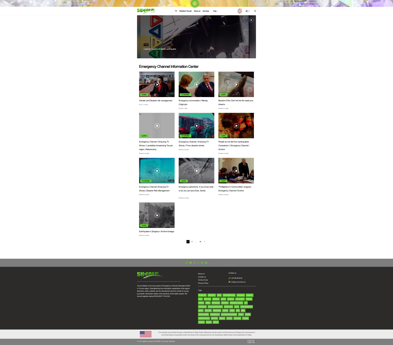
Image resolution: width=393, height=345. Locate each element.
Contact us (202, 277)
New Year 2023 (203, 314)
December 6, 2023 (150, 53)
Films (146, 44)
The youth (237, 318)
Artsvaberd (240, 295)
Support (222, 318)
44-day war (202, 295)
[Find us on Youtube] (190, 263)
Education (225, 302)
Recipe (248, 314)
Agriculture (211, 295)
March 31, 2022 (224, 108)
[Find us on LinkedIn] (202, 263)
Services (206, 11)
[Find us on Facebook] (186, 263)
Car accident (240, 299)
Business (230, 299)
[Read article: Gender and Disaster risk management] (157, 84)
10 (200, 241)
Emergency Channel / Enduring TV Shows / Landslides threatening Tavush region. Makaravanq (156, 145)
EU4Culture (202, 306)
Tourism (245, 318)
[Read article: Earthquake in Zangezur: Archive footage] (157, 215)
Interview (208, 310)
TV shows (185, 94)
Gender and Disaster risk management (155, 101)
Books (223, 299)
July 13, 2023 (144, 104)
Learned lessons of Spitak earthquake (160, 49)
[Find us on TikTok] (198, 263)
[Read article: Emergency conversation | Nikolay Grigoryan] (196, 84)
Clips (223, 94)
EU (246, 302)
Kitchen (225, 310)
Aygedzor (249, 295)
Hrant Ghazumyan (246, 306)
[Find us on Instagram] (195, 263)
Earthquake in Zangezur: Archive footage (156, 231)
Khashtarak (217, 310)
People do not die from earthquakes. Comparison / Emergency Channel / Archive (233, 145)
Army (219, 295)
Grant (236, 306)
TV (176, 11)
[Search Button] (255, 11)
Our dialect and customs (229, 314)
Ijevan (201, 310)
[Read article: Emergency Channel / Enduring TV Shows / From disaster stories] (196, 125)
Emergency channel (236, 302)
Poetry (241, 314)
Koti (238, 310)
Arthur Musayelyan (229, 295)
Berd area (207, 299)
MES (243, 310)
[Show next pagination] (204, 241)
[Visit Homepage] (148, 11)
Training (201, 322)
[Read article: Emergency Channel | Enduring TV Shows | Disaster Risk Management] (157, 170)
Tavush (229, 318)
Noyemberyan (215, 314)
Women (209, 322)
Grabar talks (228, 306)
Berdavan (216, 299)
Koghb (232, 310)
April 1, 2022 (183, 108)
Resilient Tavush (185, 11)
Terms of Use (203, 280)
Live (199, 4)
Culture (201, 302)
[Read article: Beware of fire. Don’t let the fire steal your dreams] (236, 84)
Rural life (214, 318)
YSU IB (216, 322)
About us (197, 11)
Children (249, 299)
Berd (200, 299)
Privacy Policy (203, 283)
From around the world (215, 306)
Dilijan (208, 302)
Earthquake (215, 302)
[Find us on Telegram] (206, 263)
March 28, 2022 (144, 153)
